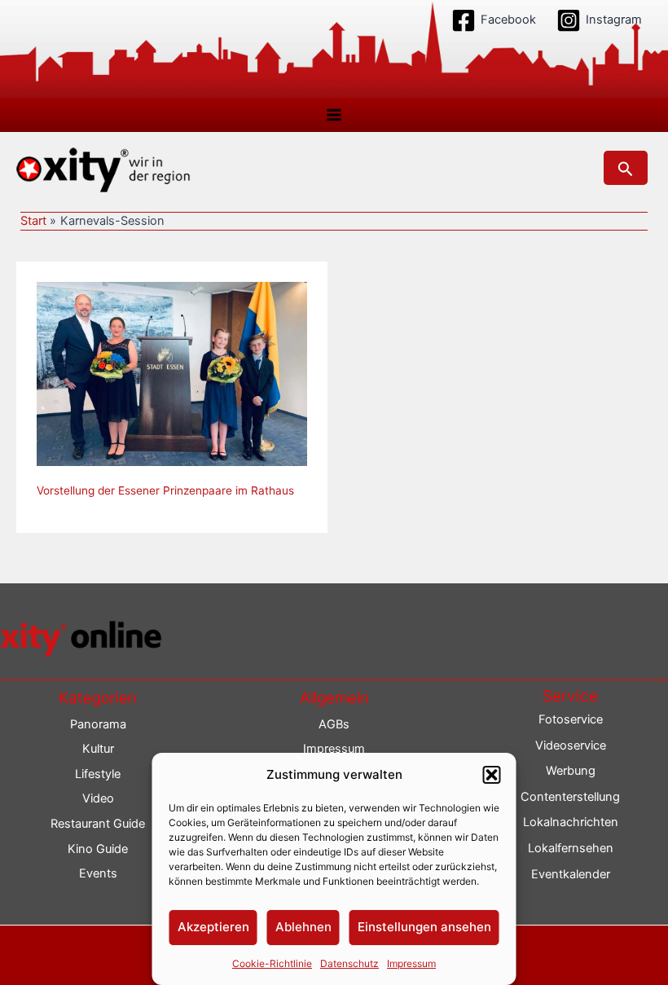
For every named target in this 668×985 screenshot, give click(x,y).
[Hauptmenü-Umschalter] (334, 115)
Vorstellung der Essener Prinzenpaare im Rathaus (165, 490)
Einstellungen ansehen (424, 926)
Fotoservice (570, 719)
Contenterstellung (570, 796)
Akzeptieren (213, 926)
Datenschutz (349, 963)
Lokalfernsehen (570, 848)
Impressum (411, 963)
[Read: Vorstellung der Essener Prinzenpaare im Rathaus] (172, 373)
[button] (492, 775)
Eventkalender (570, 874)
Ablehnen (303, 926)
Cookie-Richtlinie (272, 963)
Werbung (570, 770)
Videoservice (570, 745)
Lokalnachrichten (570, 822)
